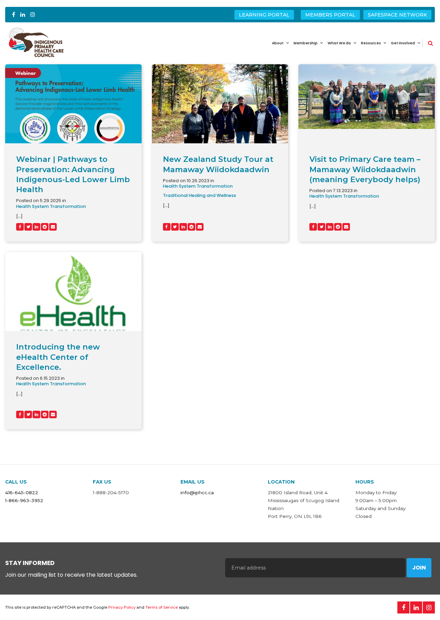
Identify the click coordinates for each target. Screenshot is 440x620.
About (278, 43)
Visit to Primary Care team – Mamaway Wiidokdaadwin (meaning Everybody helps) (364, 169)
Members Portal (330, 15)
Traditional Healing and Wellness (199, 195)
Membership (306, 43)
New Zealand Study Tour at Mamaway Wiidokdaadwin (218, 164)
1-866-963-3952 (24, 500)
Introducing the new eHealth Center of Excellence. (58, 357)
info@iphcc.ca (197, 492)
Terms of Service (161, 607)
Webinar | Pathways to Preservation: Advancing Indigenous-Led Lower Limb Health (73, 174)
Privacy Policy (121, 607)
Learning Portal (264, 15)
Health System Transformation (51, 206)
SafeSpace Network (397, 15)
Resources (371, 43)
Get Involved (403, 43)
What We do (339, 43)
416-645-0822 (21, 492)
